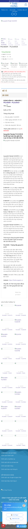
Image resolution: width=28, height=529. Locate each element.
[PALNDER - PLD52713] (7, 309)
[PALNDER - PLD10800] (7, 381)
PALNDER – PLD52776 (7, 431)
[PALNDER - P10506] (7, 352)
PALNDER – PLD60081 (21, 315)
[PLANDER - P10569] (7, 366)
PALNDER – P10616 (21, 373)
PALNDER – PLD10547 (21, 387)
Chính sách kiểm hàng (7, 466)
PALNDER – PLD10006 (21, 431)
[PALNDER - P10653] (21, 439)
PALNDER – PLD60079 (7, 416)
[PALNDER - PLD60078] (21, 323)
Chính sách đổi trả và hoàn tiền (9, 462)
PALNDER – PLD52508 (7, 402)
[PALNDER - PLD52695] (7, 439)
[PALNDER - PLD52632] (7, 323)
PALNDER (14, 11)
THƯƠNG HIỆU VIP (22, 10)
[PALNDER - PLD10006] (21, 424)
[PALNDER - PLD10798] (21, 352)
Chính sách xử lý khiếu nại (8, 459)
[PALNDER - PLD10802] (21, 395)
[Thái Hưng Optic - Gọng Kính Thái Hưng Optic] (14, 4)
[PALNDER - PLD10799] (21, 338)
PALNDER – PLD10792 (7, 344)
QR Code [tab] (5, 95)
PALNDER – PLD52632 (7, 329)
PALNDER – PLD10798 (21, 358)
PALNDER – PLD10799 (21, 344)
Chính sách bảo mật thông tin (9, 469)
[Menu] (2, 5)
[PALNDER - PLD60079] (7, 410)
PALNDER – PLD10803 (21, 416)
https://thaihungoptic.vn (16, 280)
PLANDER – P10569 (7, 373)
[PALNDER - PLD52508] (7, 395)
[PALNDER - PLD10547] (21, 381)
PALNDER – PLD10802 (21, 402)
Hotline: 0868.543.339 (14, 1)
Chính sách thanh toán (7, 455)
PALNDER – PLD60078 (21, 329)
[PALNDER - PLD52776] (7, 424)
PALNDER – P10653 (20, 445)
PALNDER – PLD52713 (7, 315)
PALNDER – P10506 (7, 358)
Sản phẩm (12, 10)
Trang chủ (4, 10)
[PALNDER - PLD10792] (7, 338)
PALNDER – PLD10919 (11, 103)
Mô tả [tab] (4, 90)
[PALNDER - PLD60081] (21, 309)
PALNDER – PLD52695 (7, 445)
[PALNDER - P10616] (21, 366)
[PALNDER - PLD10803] (21, 410)
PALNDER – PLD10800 (7, 387)
